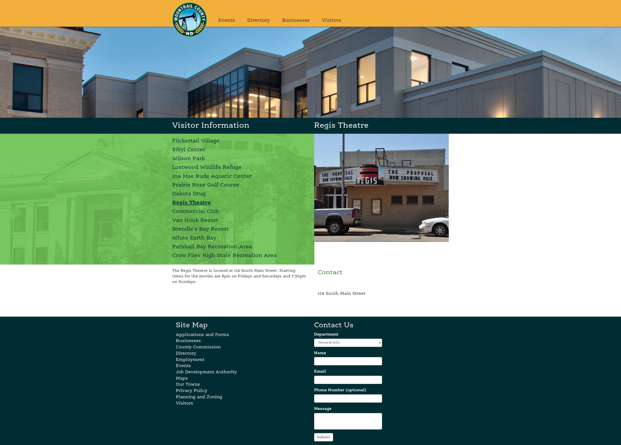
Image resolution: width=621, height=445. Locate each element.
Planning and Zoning (199, 397)
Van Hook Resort (195, 220)
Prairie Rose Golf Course (205, 185)
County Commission (198, 347)
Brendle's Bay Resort (200, 229)
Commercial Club (195, 211)
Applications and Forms (202, 335)
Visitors (331, 20)
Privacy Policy (191, 391)
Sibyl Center (188, 149)
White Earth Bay (194, 238)
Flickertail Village (196, 141)
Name (320, 353)
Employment (190, 360)
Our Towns (188, 384)
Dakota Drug (189, 193)
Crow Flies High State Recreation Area (224, 255)
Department (326, 334)
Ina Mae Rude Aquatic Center (212, 176)
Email (320, 372)
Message (322, 409)
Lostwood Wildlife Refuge (207, 167)
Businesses (296, 20)
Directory (258, 20)
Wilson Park (188, 158)
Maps (182, 378)
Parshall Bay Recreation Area (212, 247)
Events (226, 20)
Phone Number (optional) (340, 390)
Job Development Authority (206, 372)
